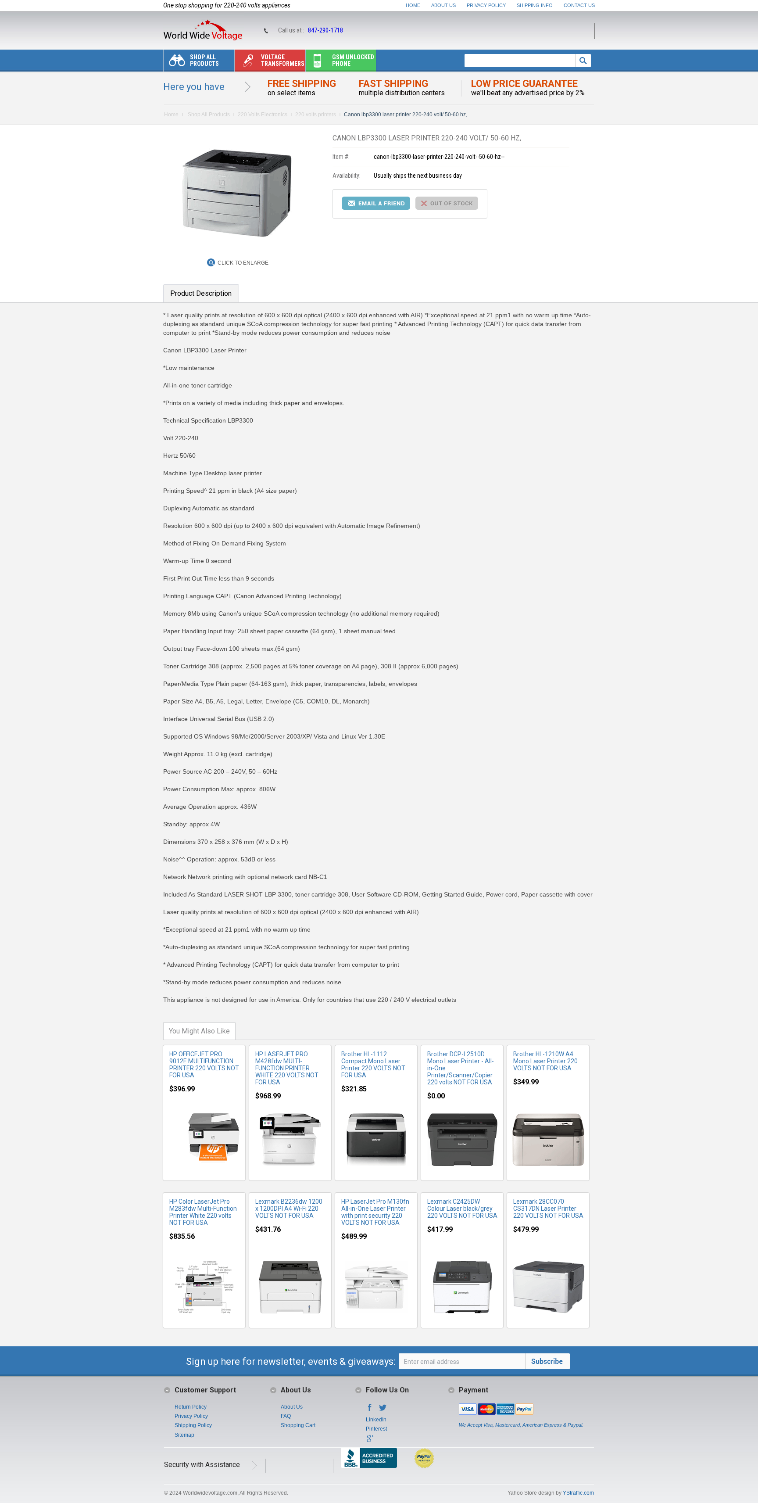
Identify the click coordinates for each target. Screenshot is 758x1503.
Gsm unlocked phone (353, 60)
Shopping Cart (298, 1425)
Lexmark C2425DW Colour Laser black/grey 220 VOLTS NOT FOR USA (462, 1208)
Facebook (370, 1409)
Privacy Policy (486, 5)
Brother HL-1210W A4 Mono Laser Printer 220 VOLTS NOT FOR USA (545, 1061)
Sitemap (184, 1435)
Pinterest (376, 1429)
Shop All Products (204, 60)
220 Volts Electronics (262, 114)
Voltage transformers (282, 60)
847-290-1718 (325, 30)
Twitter (383, 1409)
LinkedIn (376, 1420)
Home (413, 5)
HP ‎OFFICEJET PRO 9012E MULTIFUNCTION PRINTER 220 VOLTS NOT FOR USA (204, 1065)
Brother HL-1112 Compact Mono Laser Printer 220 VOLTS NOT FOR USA (373, 1065)
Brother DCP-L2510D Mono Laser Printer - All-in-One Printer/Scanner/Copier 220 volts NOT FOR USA (460, 1068)
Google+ (370, 1441)
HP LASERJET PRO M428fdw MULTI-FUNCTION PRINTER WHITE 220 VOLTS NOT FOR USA (286, 1068)
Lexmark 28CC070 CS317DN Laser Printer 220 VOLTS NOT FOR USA (548, 1208)
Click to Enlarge (243, 263)
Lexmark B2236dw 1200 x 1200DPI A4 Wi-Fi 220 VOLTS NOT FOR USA (288, 1208)
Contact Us (579, 5)
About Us (443, 5)
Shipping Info (535, 5)
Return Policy (191, 1407)
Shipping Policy (193, 1425)
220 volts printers (315, 114)
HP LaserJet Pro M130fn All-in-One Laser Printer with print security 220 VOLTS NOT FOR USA (375, 1212)
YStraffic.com (578, 1493)
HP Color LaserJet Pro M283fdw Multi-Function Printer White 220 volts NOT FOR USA (203, 1212)
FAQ (286, 1416)
